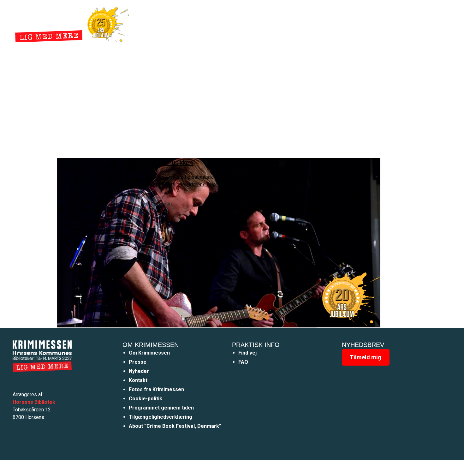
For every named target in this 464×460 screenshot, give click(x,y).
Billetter (339, 23)
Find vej (247, 353)
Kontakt (138, 380)
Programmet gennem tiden (161, 408)
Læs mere (162, 204)
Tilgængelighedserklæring (160, 417)
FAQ (243, 362)
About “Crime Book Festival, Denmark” (175, 426)
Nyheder (259, 23)
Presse (137, 362)
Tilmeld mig (365, 357)
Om (283, 23)
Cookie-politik (145, 399)
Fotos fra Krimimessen (156, 389)
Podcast (308, 23)
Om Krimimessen (149, 353)
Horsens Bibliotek (34, 402)
